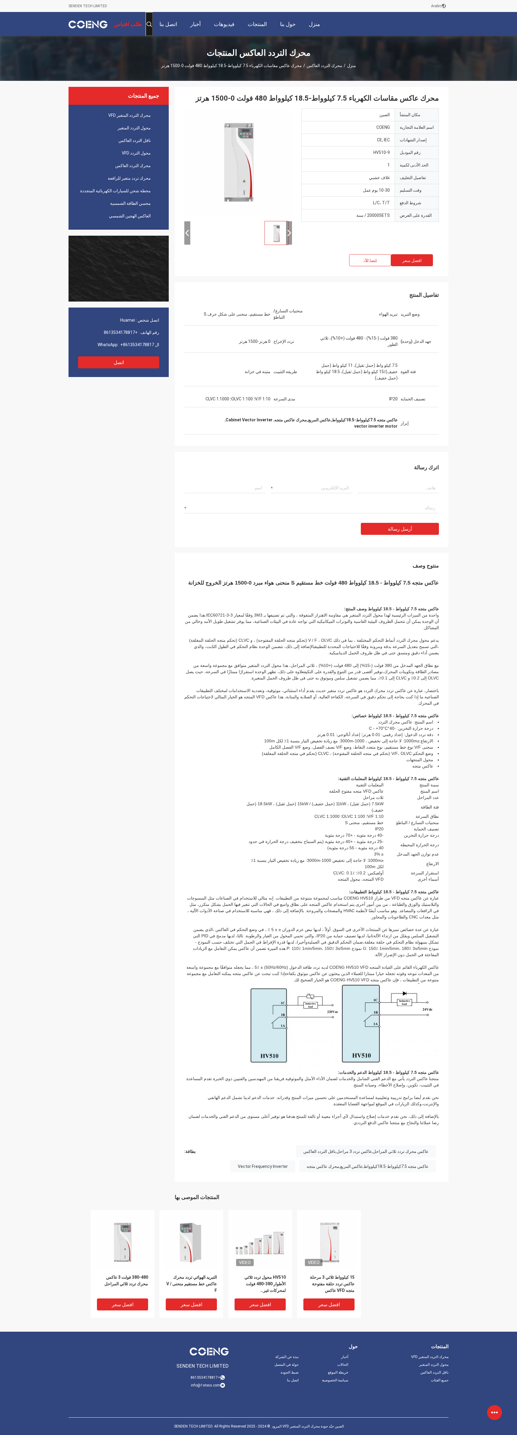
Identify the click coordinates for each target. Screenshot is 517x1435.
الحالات (342, 1365)
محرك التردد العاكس (324, 65)
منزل (351, 65)
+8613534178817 (121, 332)
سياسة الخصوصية (335, 1380)
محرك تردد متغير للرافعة (129, 178)
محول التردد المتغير (134, 127)
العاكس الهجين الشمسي (130, 216)
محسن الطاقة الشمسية (130, 203)
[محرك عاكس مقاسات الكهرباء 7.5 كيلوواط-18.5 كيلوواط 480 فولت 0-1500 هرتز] (122, 1241)
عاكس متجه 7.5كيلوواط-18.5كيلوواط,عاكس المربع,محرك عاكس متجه (367, 1166)
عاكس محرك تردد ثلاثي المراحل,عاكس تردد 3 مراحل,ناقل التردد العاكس (365, 1151)
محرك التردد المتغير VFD (129, 115)
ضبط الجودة (290, 1372)
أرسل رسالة (400, 529)
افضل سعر (412, 260)
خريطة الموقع (338, 1372)
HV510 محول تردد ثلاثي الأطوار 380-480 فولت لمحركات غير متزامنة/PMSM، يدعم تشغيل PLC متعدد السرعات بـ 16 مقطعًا (260, 1284)
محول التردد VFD (136, 153)
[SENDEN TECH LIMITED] (88, 24)
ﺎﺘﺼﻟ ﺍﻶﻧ (370, 260)
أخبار (344, 1357)
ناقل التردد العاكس (134, 140)
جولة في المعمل (286, 1365)
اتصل (119, 362)
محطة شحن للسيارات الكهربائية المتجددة (115, 190)
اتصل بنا (293, 1380)
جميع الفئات (439, 1380)
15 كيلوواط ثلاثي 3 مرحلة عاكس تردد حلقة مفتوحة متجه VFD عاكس (332, 1284)
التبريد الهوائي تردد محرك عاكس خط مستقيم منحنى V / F (191, 1284)
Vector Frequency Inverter (263, 1166)
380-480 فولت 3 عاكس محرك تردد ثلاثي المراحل (126, 1280)
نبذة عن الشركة (287, 1357)
